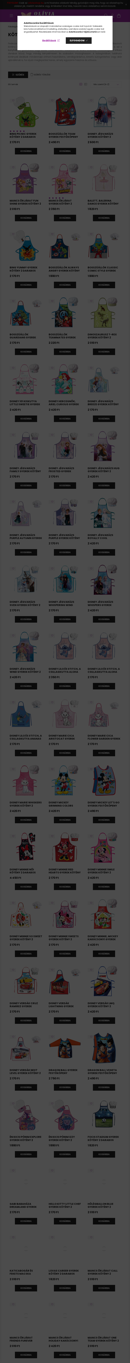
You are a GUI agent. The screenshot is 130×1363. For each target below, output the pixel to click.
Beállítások (49, 40)
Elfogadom (77, 40)
